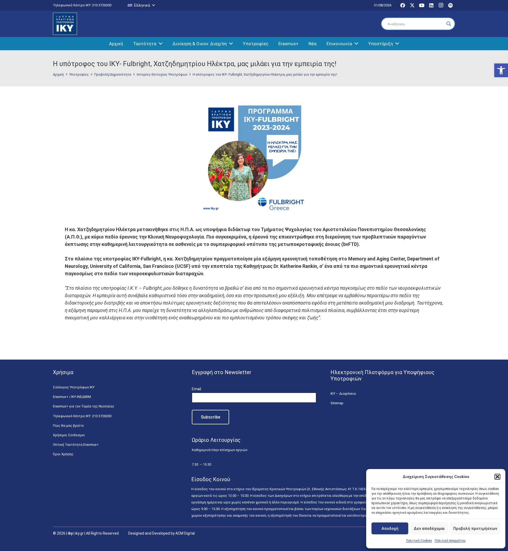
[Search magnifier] (448, 23)
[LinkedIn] (431, 5)
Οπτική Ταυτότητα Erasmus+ (76, 445)
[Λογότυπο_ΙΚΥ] (65, 24)
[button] (501, 70)
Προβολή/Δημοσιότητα (112, 74)
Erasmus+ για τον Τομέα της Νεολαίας (83, 406)
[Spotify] (450, 5)
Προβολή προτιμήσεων (475, 528)
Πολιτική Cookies (419, 541)
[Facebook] (402, 5)
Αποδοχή (390, 528)
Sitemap (336, 403)
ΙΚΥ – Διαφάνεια (343, 394)
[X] (412, 5)
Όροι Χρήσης (63, 454)
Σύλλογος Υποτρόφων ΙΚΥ (73, 387)
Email (196, 389)
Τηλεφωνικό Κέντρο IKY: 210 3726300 (82, 416)
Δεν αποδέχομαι (429, 528)
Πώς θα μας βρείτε (68, 426)
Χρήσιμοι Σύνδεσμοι (69, 435)
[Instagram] (441, 5)
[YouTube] (422, 5)
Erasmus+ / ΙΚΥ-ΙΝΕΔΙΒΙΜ (72, 397)
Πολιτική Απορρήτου (450, 541)
